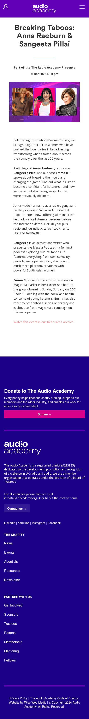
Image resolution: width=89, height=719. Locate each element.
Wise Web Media (35, 702)
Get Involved (13, 605)
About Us (11, 561)
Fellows (10, 660)
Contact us (16, 508)
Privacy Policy (19, 698)
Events (9, 552)
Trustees (10, 623)
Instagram (38, 523)
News (8, 543)
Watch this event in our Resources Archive (43, 322)
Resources (12, 570)
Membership (13, 641)
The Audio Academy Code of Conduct (54, 698)
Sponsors (11, 614)
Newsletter (12, 579)
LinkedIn (9, 523)
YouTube (23, 523)
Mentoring (11, 651)
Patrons (10, 632)
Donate (45, 414)
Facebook (54, 523)
